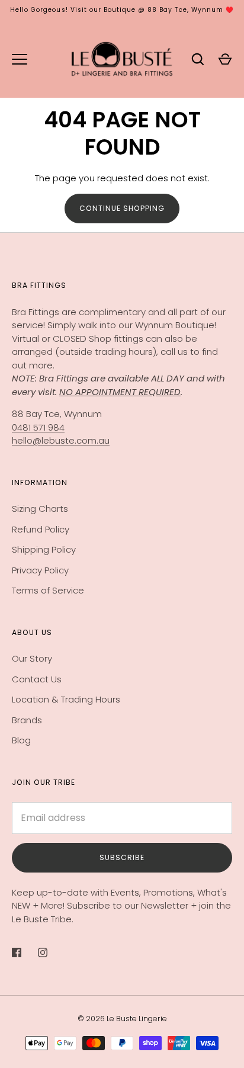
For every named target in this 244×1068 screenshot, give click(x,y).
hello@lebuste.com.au (61, 440)
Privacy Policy (40, 570)
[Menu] (20, 59)
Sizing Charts (40, 508)
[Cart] (225, 59)
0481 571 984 (38, 427)
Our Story (32, 658)
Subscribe (122, 857)
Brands (27, 720)
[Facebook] (25, 952)
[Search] (198, 59)
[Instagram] (51, 952)
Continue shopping (122, 208)
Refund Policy (40, 529)
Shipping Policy (44, 549)
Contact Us (37, 679)
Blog (21, 740)
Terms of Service (48, 590)
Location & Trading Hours (66, 699)
